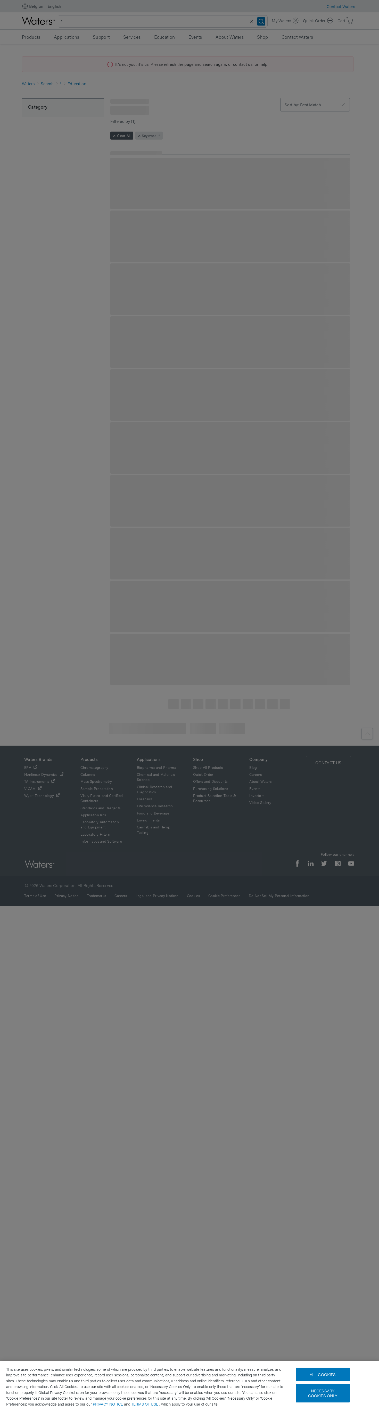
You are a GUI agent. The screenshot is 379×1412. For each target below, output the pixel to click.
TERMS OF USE (145, 1404)
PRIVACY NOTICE (108, 1404)
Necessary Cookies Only (322, 1393)
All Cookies (323, 1374)
